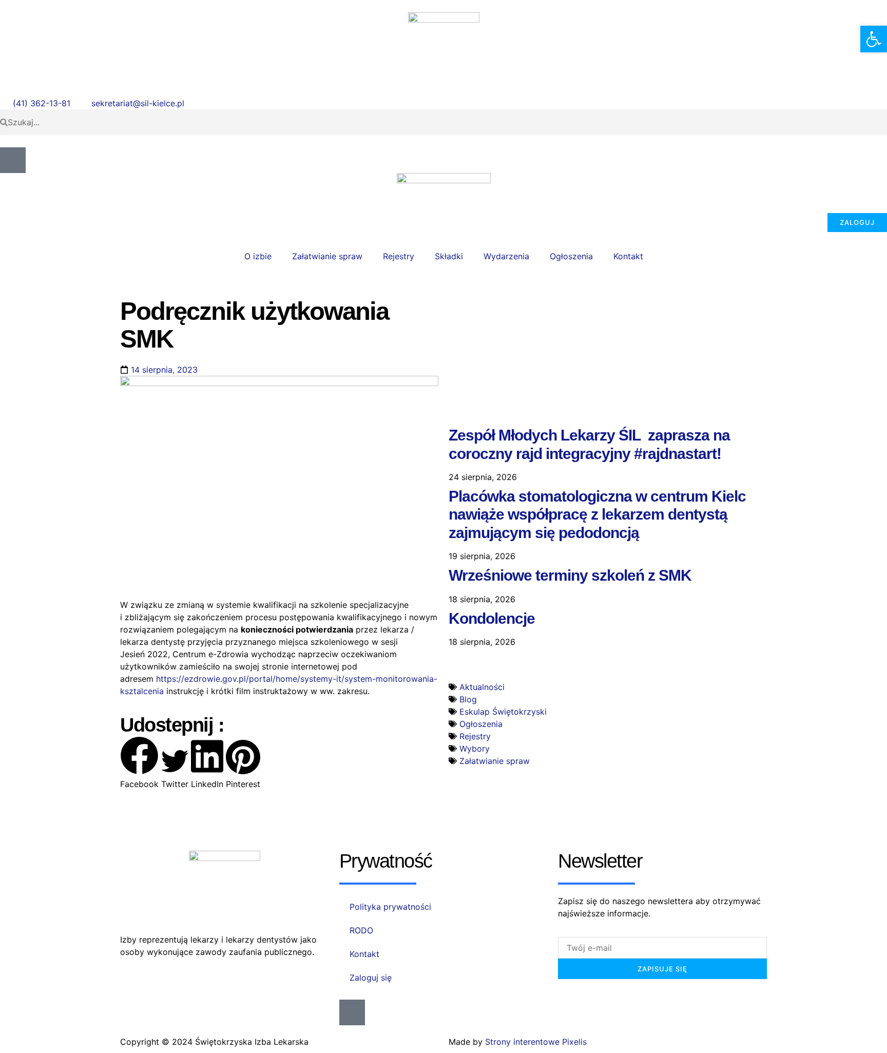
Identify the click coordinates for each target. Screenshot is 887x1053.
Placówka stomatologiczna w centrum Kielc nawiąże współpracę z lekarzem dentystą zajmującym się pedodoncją (597, 514)
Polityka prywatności (390, 907)
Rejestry (398, 256)
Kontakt (628, 256)
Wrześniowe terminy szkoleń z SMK (570, 575)
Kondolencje (492, 618)
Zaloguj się (371, 977)
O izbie (258, 256)
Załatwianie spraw (327, 256)
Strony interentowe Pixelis (536, 1042)
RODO (361, 930)
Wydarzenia (506, 256)
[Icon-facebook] (13, 160)
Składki (449, 256)
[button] (139, 763)
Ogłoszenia (571, 256)
